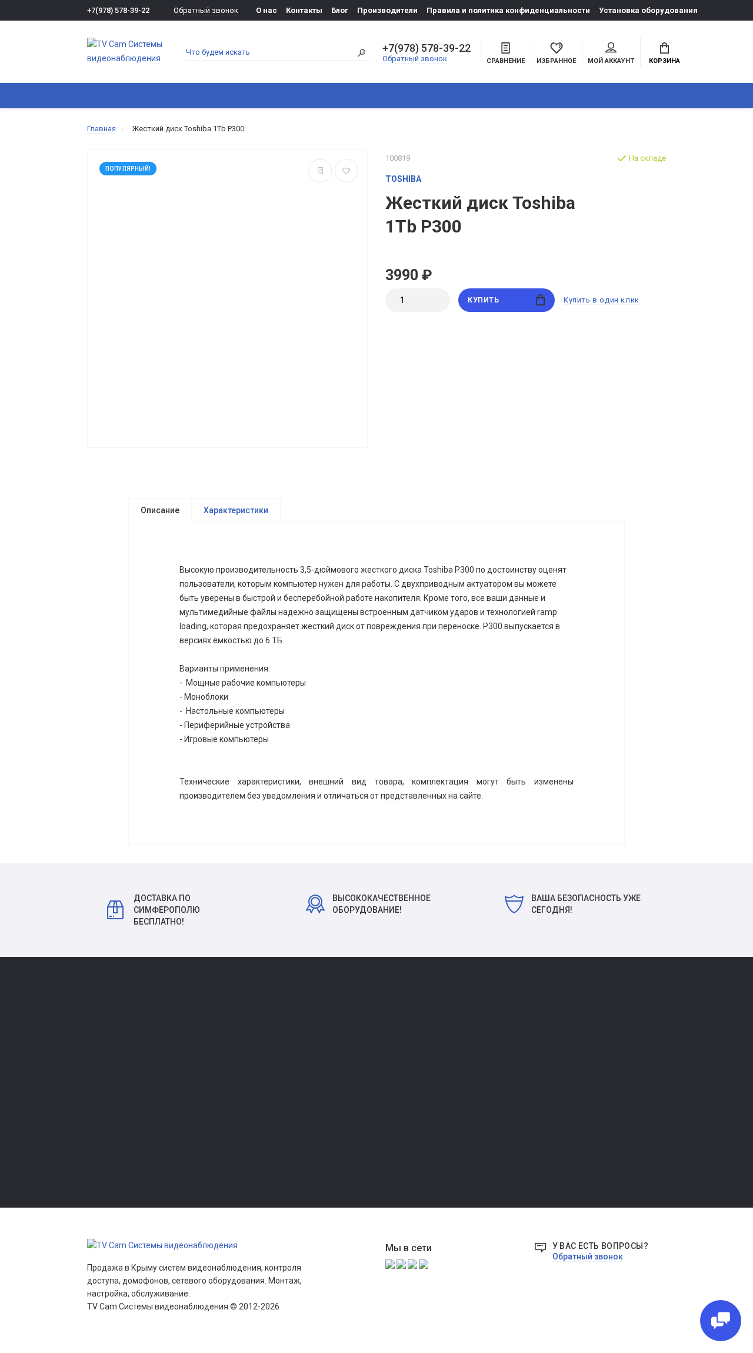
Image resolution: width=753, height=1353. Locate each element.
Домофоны (312, 95)
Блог (339, 10)
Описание (160, 510)
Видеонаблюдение (221, 95)
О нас (266, 10)
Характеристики (236, 510)
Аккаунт (101, 1027)
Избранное (106, 1060)
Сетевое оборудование (619, 95)
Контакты (304, 10)
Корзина (664, 61)
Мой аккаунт (611, 61)
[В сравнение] (320, 170)
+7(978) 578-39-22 (118, 10)
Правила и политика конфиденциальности (508, 10)
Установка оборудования (648, 10)
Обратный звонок (206, 10)
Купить (483, 300)
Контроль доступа (507, 95)
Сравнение (106, 1043)
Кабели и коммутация (248, 1091)
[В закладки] (346, 170)
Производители (387, 10)
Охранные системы (402, 95)
